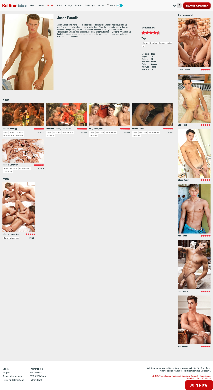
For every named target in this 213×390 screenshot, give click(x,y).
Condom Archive (8, 135)
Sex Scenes (19, 132)
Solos (59, 5)
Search (112, 6)
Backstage (90, 5)
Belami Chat (36, 380)
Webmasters (36, 372)
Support (6, 372)
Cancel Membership (12, 376)
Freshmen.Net (36, 368)
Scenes (40, 5)
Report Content (205, 376)
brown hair (153, 43)
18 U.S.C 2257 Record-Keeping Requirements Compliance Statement (174, 376)
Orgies (5, 132)
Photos (78, 5)
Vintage (68, 5)
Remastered (19, 135)
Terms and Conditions (13, 380)
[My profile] (179, 5)
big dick (169, 43)
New (32, 5)
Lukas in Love (7, 172)
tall (143, 46)
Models (50, 5)
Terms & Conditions (204, 378)
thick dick (162, 43)
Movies (101, 5)
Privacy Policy (190, 378)
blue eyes (145, 43)
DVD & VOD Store (38, 376)
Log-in (5, 368)
